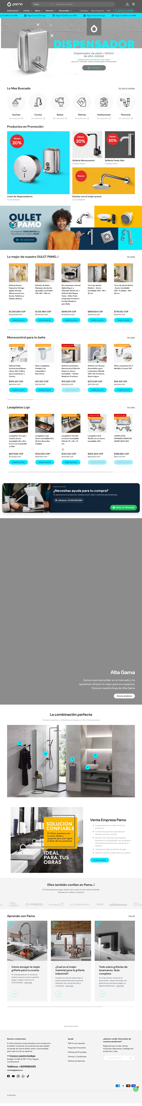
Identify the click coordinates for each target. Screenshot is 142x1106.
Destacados (64, 11)
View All (131, 916)
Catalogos (84, 11)
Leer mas (28, 982)
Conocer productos (124, 696)
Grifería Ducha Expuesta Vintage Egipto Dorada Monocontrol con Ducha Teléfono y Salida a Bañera (16, 292)
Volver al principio (71, 1026)
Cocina (26, 11)
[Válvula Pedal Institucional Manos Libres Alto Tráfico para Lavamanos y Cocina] (18, 353)
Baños (37, 11)
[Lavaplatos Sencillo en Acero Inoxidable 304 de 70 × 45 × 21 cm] (71, 423)
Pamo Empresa (97, 11)
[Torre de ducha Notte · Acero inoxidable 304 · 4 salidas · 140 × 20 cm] (123, 272)
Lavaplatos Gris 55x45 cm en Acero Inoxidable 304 (96, 438)
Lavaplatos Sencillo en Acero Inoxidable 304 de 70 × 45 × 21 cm (70, 440)
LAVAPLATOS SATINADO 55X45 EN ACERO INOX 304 (123, 438)
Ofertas (82, 114)
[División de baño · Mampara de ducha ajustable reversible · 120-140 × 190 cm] (44, 272)
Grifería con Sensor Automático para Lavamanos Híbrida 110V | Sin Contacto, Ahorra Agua (96, 371)
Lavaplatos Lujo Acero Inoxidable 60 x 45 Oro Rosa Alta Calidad (44, 440)
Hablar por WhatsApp (125, 507)
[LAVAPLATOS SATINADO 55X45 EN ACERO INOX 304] (123, 423)
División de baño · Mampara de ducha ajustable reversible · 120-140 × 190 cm (44, 289)
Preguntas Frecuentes (77, 1048)
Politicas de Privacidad (77, 1052)
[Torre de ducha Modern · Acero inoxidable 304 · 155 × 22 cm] (97, 272)
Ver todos (131, 257)
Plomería (49, 11)
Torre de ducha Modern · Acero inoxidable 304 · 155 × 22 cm (97, 289)
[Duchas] (16, 102)
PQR (108, 11)
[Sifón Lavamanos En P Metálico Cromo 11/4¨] (123, 353)
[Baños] (60, 102)
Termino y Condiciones (77, 1056)
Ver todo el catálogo (126, 88)
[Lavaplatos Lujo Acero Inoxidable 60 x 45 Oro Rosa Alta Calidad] (44, 423)
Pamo (14, 1095)
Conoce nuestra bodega (22, 1055)
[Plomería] (126, 102)
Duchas (16, 114)
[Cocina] (38, 102)
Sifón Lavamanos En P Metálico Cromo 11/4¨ (123, 367)
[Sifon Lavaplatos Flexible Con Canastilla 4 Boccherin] (44, 353)
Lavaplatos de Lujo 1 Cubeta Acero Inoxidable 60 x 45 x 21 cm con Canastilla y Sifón (18, 441)
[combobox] (73, 4)
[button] (133, 4)
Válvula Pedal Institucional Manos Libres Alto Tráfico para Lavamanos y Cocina (17, 371)
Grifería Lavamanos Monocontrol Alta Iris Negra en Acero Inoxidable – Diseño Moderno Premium (71, 371)
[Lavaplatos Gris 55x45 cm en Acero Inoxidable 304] (97, 423)
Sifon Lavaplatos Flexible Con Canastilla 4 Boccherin (42, 370)
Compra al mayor (99, 860)
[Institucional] (104, 102)
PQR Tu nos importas (76, 1043)
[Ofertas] (82, 102)
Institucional (12, 11)
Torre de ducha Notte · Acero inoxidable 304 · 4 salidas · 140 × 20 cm (123, 289)
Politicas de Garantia (76, 1061)
